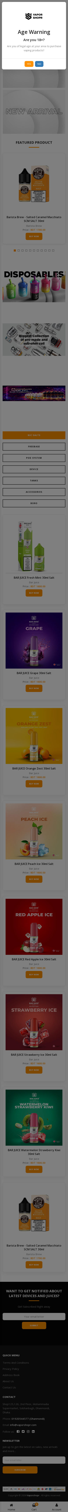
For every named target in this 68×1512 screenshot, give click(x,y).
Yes (29, 63)
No (39, 63)
